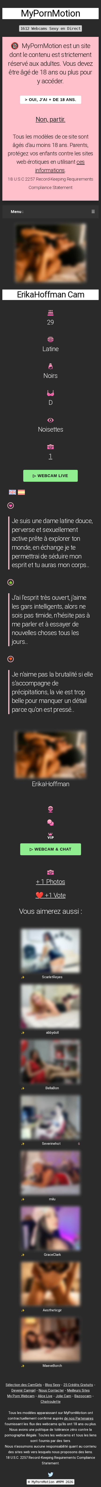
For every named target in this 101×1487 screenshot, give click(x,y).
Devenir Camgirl (23, 1390)
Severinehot (51, 1143)
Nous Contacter (51, 1390)
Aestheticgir (52, 1310)
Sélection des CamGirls (24, 1385)
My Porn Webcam (21, 1396)
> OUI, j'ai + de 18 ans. (50, 100)
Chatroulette (51, 1402)
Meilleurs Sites (78, 1390)
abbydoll (52, 1032)
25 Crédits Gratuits (78, 1385)
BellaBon (52, 1088)
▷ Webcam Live (50, 476)
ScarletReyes (52, 977)
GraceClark (52, 1255)
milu (52, 1199)
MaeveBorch (52, 1366)
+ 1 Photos (50, 882)
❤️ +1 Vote (50, 895)
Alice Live (45, 1396)
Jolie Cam (63, 1396)
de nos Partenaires (78, 1418)
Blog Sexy (52, 1385)
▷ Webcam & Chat (50, 849)
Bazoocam (82, 1396)
